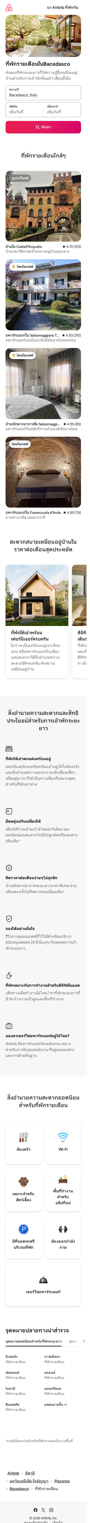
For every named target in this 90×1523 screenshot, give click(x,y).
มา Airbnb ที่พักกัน (62, 7)
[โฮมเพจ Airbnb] (9, 7)
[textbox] (24, 112)
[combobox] (43, 95)
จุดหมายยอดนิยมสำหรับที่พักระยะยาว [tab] (34, 1341)
